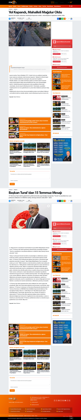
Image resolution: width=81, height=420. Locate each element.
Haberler (10, 9)
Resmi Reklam (57, 6)
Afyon (39, 6)
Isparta (10, 6)
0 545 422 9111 (35, 402)
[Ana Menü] (71, 6)
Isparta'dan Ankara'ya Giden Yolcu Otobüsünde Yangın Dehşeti (28, 165)
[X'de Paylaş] (60, 19)
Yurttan (44, 6)
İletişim (33, 415)
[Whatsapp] (67, 401)
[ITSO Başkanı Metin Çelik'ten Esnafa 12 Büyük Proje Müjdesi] (16, 159)
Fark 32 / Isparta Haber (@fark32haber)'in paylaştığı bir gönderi (30, 69)
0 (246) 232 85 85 (57, 61)
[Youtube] (65, 401)
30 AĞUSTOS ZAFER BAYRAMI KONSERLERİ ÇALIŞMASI (66, 98)
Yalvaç (18, 6)
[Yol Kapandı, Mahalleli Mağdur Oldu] (30, 34)
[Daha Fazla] (65, 19)
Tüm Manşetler (30, 411)
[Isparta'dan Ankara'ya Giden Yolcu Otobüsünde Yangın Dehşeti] (29, 159)
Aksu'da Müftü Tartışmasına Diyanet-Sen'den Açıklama (66, 122)
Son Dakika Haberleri (46, 411)
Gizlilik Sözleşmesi (27, 415)
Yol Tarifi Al (64, 61)
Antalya (35, 6)
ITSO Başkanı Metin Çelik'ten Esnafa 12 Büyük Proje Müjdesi (15, 165)
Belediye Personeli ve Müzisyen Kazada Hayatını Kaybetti (15, 152)
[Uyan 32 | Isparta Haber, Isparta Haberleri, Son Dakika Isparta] (13, 2)
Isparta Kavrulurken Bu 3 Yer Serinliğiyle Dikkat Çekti (65, 110)
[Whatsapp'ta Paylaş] (62, 19)
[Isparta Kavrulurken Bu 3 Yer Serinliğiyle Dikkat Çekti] (29, 146)
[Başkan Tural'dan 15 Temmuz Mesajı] (30, 216)
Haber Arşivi (60, 411)
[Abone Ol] (71, 19)
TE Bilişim (70, 416)
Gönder (12, 184)
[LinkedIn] (63, 401)
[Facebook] (55, 401)
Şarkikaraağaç (24, 6)
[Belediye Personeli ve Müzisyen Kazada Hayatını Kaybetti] (16, 146)
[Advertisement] (29, 55)
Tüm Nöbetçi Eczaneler (62, 67)
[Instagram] (61, 401)
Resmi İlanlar (50, 6)
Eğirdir (14, 6)
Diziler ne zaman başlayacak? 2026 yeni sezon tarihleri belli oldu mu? (66, 116)
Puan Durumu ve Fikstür (15, 411)
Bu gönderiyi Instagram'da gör (18, 67)
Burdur (31, 6)
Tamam (71, 418)
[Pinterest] (59, 401)
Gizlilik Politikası (50, 418)
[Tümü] (70, 93)
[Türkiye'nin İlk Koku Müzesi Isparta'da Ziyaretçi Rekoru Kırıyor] (43, 159)
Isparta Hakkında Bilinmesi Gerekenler (16, 415)
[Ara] (70, 6)
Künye (36, 415)
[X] (57, 401)
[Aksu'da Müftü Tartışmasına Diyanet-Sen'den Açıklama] (43, 146)
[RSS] (70, 401)
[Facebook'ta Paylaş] (58, 19)
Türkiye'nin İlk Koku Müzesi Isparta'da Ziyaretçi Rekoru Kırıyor (43, 165)
